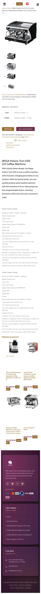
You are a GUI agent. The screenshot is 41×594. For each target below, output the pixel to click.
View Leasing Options (25, 129)
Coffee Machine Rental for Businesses (19, 535)
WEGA (27, 137)
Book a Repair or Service (15, 539)
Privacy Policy (13, 585)
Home (4, 8)
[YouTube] (22, 484)
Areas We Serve (12, 521)
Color (7, 113)
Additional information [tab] (13, 145)
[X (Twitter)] (17, 484)
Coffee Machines (28, 135)
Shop (9, 8)
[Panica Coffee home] (9, 462)
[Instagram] (12, 484)
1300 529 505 (13, 566)
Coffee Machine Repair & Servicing (18, 526)
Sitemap (28, 588)
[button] (38, 5)
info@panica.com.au (15, 570)
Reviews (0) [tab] (10, 147)
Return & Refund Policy (17, 588)
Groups (6, 118)
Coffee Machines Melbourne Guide (18, 530)
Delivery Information (31, 582)
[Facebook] (7, 484)
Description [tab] (9, 143)
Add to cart (8, 129)
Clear (30, 118)
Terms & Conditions (25, 585)
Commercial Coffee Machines (16, 94)
